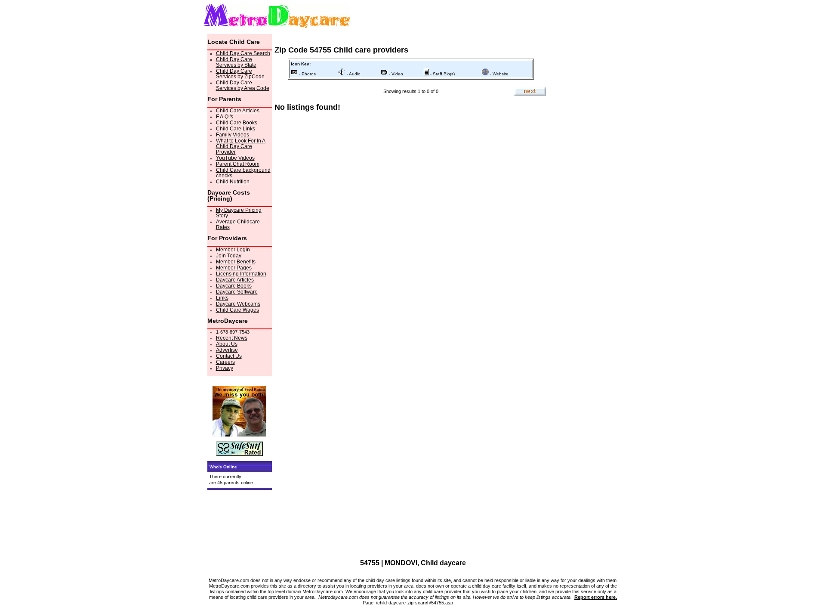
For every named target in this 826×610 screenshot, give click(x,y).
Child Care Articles (237, 111)
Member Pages (234, 268)
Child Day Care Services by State (236, 62)
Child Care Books (236, 123)
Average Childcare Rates (238, 224)
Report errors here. (595, 597)
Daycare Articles (235, 280)
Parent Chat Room (237, 164)
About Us (226, 344)
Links (222, 298)
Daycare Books (234, 286)
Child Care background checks (243, 173)
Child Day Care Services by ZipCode (240, 74)
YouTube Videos (235, 158)
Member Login (233, 250)
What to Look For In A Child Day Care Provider (240, 146)
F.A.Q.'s (224, 117)
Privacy (224, 368)
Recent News (231, 338)
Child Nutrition (233, 182)
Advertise (227, 350)
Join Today (228, 256)
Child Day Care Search (243, 53)
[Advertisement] (584, 163)
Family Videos (232, 135)
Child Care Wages (237, 310)
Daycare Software (237, 292)
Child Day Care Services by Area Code (242, 85)
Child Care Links (235, 129)
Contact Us (229, 356)
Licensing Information (241, 274)
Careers (225, 362)
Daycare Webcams (238, 304)
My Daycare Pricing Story (239, 213)
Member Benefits (236, 262)
